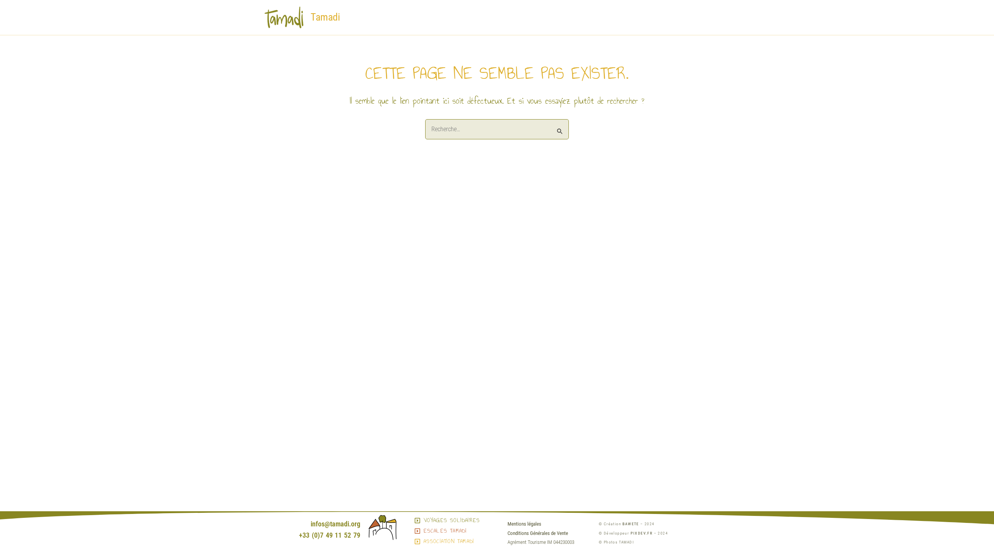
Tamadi (325, 17)
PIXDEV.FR (642, 533)
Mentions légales (524, 524)
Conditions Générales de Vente (537, 533)
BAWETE (630, 524)
